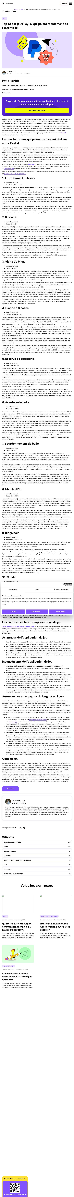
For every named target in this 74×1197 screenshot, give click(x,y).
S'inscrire (10, 789)
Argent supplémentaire (12, 842)
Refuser (13, 611)
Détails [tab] (37, 589)
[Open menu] (70, 3)
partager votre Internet (38, 720)
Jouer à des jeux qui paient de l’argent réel (18, 627)
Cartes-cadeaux (10, 851)
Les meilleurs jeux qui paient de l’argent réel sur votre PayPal (24, 86)
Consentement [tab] (12, 589)
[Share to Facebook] (24, 828)
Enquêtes (7, 856)
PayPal (63, 133)
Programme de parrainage (13, 874)
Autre (6, 847)
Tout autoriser (60, 611)
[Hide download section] (25, 1179)
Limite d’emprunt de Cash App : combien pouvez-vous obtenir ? (55, 926)
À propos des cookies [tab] (61, 589)
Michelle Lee (11, 72)
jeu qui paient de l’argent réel (15, 174)
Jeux (4, 18)
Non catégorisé (8, 966)
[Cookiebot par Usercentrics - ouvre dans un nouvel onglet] (64, 584)
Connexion (64, 3)
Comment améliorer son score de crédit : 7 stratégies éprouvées (17, 976)
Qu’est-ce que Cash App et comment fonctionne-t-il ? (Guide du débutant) (16, 926)
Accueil (16, 9)
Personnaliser (36, 611)
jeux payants (9, 169)
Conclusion (6, 93)
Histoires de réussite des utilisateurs (17, 860)
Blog (22, 9)
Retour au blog (10, 11)
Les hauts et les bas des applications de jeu (18, 89)
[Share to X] (20, 828)
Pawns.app (32, 164)
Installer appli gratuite (37, 110)
